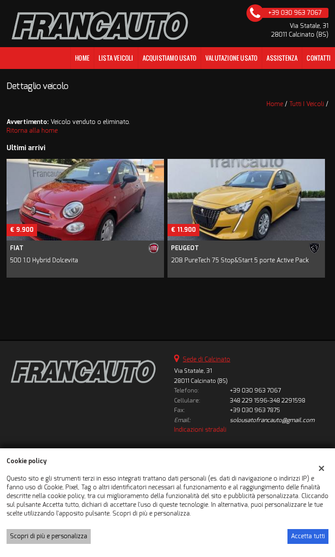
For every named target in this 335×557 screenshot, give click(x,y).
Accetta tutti (308, 536)
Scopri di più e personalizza (48, 536)
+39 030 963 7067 (255, 390)
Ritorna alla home (32, 131)
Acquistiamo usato (169, 57)
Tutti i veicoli (306, 104)
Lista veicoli (116, 57)
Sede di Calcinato (206, 359)
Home (82, 57)
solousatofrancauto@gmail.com (272, 420)
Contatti (319, 57)
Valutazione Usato (231, 57)
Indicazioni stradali (200, 430)
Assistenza (282, 57)
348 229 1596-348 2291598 (267, 400)
